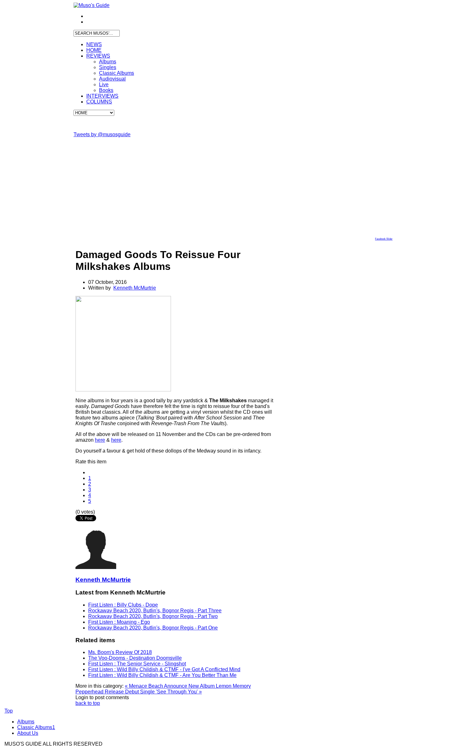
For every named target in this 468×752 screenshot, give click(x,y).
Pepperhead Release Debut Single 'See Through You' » (138, 691)
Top (8, 710)
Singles (107, 67)
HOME (94, 50)
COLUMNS (99, 101)
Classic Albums (116, 73)
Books (106, 90)
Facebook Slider (384, 238)
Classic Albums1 (36, 727)
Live (104, 84)
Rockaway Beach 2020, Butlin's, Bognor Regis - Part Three (155, 610)
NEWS (94, 44)
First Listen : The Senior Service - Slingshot (137, 663)
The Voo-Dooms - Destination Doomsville (135, 658)
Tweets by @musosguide (102, 134)
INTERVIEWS (102, 96)
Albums (107, 61)
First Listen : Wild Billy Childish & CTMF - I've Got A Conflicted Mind (164, 669)
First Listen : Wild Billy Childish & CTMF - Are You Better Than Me (162, 675)
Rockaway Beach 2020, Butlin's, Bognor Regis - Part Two (153, 616)
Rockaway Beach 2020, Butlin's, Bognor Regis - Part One (153, 627)
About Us (27, 733)
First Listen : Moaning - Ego (119, 622)
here (100, 440)
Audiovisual (112, 78)
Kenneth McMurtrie (134, 288)
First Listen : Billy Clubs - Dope (123, 605)
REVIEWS (98, 56)
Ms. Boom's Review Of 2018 (120, 652)
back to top (87, 703)
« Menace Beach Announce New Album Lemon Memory (188, 686)
